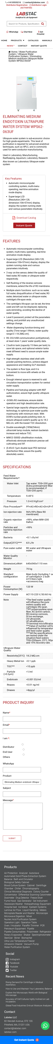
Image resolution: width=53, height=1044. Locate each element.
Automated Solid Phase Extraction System (25, 876)
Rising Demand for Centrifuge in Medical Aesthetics (24, 983)
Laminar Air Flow (12, 910)
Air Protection (11, 873)
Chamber (8, 888)
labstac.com (10, 1032)
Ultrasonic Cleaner (13, 944)
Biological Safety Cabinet (16, 882)
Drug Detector (22, 897)
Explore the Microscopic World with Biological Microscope (26, 993)
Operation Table (29, 922)
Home (4, 40)
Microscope (42, 913)
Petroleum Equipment (15, 928)
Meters (43, 910)
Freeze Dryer (37, 897)
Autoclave (34, 873)
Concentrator (10, 894)
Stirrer (17, 938)
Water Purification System (17, 947)
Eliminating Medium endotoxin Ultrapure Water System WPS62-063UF (25, 58)
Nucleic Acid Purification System (20, 919)
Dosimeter (9, 897)
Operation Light (12, 922)
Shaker (27, 934)
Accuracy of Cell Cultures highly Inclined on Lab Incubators (27, 1000)
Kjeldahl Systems (37, 907)
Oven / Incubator (12, 925)
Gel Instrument (40, 901)
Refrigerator (45, 931)
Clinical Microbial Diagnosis (18, 891)
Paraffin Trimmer (30, 925)
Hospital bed (10, 907)
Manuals (47, 40)
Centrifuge (41, 885)
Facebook (15, 963)
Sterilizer (8, 938)
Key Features (13, 178)
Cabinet (31, 885)
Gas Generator (24, 901)
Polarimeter (32, 931)
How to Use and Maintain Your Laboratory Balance (29, 988)
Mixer (29, 916)
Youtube (14, 966)
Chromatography (30, 888)
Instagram (15, 959)
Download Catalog (26, 217)
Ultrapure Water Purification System (20, 55)
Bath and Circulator (23, 879)
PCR (42, 925)
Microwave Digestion (14, 916)
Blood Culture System (15, 885)
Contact (22, 46)
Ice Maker (23, 907)
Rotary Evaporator (13, 934)
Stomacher (26, 938)
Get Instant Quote (26, 1039)
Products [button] (16, 40)
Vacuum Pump (31, 944)
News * (10, 46)
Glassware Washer (13, 904)
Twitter (13, 970)
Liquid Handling (30, 910)
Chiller (18, 888)
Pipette (30, 928)
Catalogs (33, 40)
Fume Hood (10, 901)
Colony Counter (41, 891)
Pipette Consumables (14, 931)
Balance (8, 879)
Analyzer (23, 873)
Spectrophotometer (41, 934)
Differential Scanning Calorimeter (35, 894)
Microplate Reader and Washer (19, 913)
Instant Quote (39, 46)
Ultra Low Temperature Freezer (19, 941)
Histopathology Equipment (37, 904)
